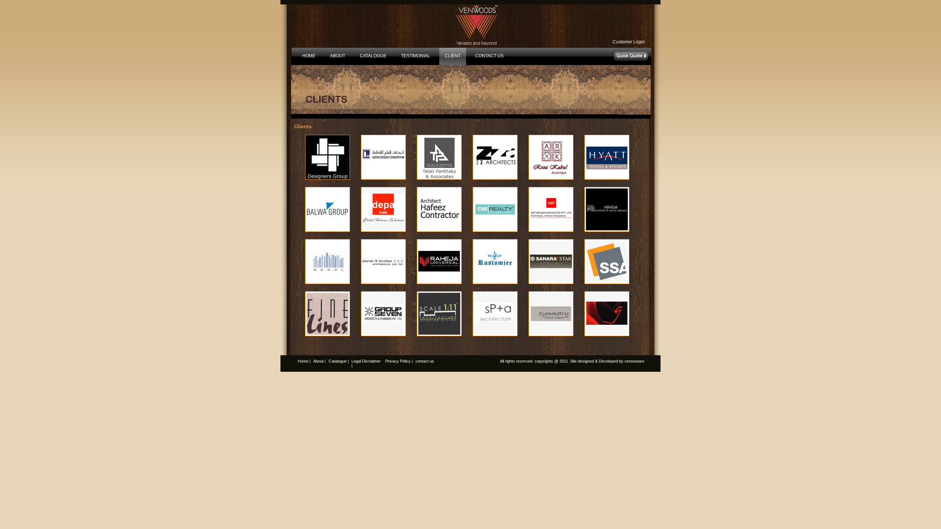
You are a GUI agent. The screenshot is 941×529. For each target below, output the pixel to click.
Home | (304, 361)
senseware (634, 361)
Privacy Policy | (399, 361)
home (308, 55)
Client (453, 55)
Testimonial (415, 55)
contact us (489, 55)
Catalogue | (339, 361)
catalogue (373, 55)
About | (319, 361)
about (337, 55)
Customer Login (629, 41)
